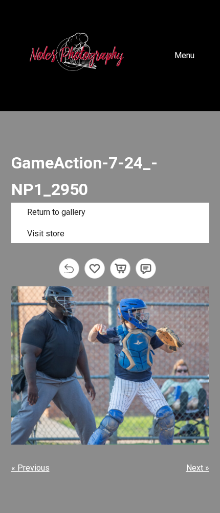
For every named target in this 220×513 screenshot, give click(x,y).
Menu (184, 55)
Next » (197, 468)
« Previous (30, 468)
